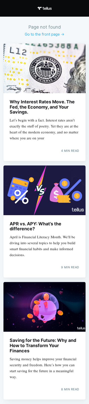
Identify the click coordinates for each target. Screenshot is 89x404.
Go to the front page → (44, 34)
